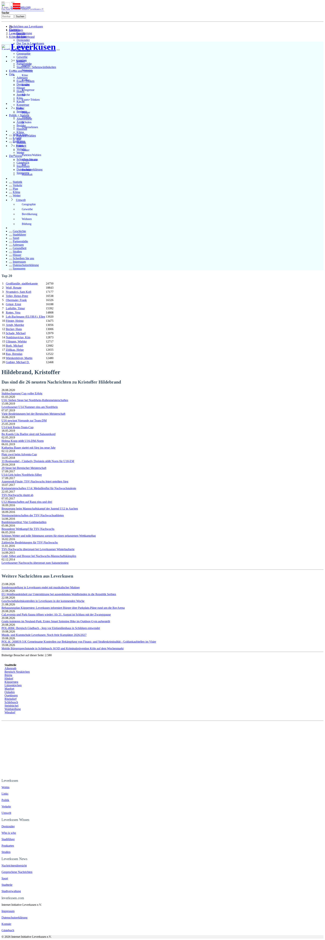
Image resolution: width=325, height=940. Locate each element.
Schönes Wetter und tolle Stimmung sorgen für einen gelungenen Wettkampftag (49, 535)
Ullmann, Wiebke (16, 341)
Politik (20, 145)
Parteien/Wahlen (31, 155)
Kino (25, 75)
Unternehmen (30, 127)
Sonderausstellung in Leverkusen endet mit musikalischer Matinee (41, 587)
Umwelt (21, 200)
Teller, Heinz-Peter (17, 296)
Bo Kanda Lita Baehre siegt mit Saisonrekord (28, 434)
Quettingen (11, 695)
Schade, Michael (16, 333)
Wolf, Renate (13, 287)
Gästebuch (8, 930)
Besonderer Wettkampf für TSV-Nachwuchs (28, 529)
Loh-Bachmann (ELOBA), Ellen (25, 316)
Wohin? (20, 61)
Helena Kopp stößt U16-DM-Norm (23, 440)
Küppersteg (11, 681)
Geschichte (19, 231)
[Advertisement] (162, 749)
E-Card (17, 137)
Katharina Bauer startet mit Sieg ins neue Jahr (28, 447)
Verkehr (17, 185)
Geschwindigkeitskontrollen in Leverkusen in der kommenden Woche (43, 601)
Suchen (20, 16)
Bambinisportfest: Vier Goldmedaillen (24, 522)
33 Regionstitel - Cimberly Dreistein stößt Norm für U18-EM (38, 461)
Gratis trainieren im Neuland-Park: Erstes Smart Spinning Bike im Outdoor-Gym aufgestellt (56, 621)
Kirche (26, 94)
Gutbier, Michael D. (18, 362)
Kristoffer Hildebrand (22, 36)
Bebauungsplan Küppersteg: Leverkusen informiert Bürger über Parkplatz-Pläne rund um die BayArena (63, 607)
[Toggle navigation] (3, 2)
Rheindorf (11, 698)
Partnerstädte (20, 241)
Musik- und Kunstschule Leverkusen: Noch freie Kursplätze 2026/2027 (44, 634)
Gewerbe (22, 57)
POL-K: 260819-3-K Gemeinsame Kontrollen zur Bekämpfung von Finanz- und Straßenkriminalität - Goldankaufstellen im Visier (79, 641)
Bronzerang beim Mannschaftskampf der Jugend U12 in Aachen (40, 508)
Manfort (9, 688)
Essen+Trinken (31, 99)
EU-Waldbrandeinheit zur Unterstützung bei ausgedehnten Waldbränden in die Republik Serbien (59, 594)
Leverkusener (17, 33)
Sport (16, 238)
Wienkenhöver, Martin (19, 358)
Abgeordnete (29, 159)
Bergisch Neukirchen (17, 671)
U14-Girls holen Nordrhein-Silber (22, 474)
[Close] (58, 49)
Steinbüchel (11, 705)
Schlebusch (11, 702)
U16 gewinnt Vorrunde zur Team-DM (24, 420)
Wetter (17, 195)
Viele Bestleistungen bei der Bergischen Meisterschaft (33, 413)
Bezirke (26, 169)
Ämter (25, 150)
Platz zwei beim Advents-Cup (19, 454)
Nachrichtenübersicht (14, 865)
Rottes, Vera (13, 312)
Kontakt (6, 924)
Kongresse (23, 104)
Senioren (27, 70)
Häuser (17, 255)
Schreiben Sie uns (23, 258)
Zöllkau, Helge (15, 349)
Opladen (10, 692)
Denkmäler (23, 40)
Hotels (26, 85)
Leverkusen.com (23, 7)
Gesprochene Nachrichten (17, 872)
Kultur (26, 80)
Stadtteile (7, 884)
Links (19, 108)
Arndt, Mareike (15, 325)
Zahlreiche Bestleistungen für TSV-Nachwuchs (30, 542)
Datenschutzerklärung (26, 265)
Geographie (23, 53)
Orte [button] (11, 74)
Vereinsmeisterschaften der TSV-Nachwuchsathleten (33, 515)
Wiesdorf (10, 712)
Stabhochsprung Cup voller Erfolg (22, 393)
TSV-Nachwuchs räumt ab (17, 495)
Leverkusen (16, 30)
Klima (20, 132)
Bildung (26, 223)
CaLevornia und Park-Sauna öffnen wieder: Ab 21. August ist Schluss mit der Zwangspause (56, 614)
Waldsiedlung (13, 709)
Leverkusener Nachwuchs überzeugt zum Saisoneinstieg (35, 562)
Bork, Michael (14, 345)
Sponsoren (19, 268)
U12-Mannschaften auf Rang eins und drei (27, 501)
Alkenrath (10, 668)
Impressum (19, 261)
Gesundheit (19, 248)
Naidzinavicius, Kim (18, 337)
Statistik (17, 181)
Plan (15, 188)
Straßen (17, 251)
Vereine (26, 117)
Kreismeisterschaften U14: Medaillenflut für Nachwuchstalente (39, 488)
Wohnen (27, 219)
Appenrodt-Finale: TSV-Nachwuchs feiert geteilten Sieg (35, 481)
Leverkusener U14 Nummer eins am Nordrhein (30, 407)
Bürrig (8, 675)
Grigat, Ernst (13, 304)
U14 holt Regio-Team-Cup (17, 427)
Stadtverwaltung (11, 891)
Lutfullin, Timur (15, 308)
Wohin (5, 787)
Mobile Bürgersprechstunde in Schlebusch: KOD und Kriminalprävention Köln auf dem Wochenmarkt (63, 648)
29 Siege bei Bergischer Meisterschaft (24, 468)
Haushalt (27, 174)
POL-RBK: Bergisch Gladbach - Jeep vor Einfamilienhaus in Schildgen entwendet (51, 628)
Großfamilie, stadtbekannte (22, 283)
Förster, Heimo (15, 320)
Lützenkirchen (13, 685)
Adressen (18, 244)
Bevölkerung (29, 214)
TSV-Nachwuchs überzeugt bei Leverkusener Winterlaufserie (38, 549)
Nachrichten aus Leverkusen (26, 26)
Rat (24, 164)
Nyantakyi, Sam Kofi (18, 291)
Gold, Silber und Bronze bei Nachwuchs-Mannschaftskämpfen (39, 556)
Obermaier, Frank (16, 300)
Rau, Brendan (14, 353)
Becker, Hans (14, 329)
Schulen (26, 122)
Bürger (26, 112)
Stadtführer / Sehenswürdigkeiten (36, 67)
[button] (12, 2)
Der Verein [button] (15, 156)
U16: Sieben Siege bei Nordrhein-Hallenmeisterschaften (35, 400)
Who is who (20, 134)
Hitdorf (9, 678)
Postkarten (19, 141)
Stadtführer (19, 234)
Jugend (26, 65)
